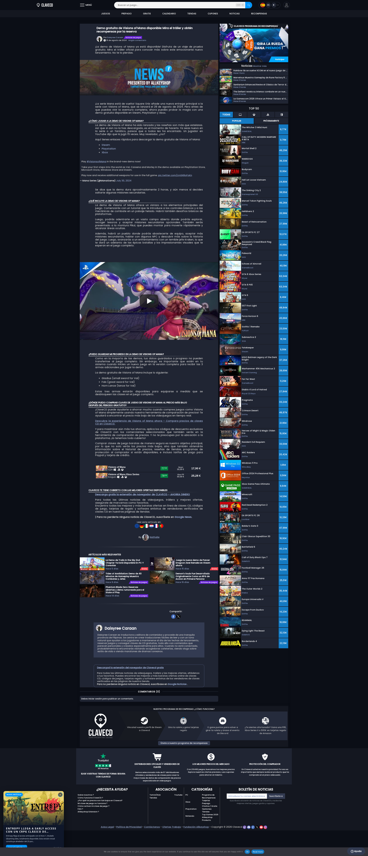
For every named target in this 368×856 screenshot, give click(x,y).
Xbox (105, 152)
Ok (247, 852)
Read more (258, 852)
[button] (286, 5)
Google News (183, 517)
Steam (106, 145)
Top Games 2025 (210, 814)
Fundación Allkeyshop (196, 827)
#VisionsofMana (96, 161)
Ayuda (358, 851)
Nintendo (189, 816)
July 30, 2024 (123, 180)
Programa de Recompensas (208, 796)
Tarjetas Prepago (206, 802)
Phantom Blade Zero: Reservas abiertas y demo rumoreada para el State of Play (125, 590)
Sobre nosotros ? (86, 795)
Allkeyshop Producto (207, 819)
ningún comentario (137, 40)
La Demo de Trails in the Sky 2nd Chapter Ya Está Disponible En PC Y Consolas (125, 563)
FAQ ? (80, 809)
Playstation (109, 148)
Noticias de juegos (133, 37)
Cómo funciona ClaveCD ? (90, 797)
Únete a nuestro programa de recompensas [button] (184, 743)
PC (186, 795)
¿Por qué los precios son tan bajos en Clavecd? (100, 800)
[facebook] (173, 616)
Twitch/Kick (155, 795)
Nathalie (154, 537)
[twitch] (245, 827)
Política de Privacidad (129, 827)
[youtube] (261, 827)
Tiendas (153, 797)
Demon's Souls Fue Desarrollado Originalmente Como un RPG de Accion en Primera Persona (193, 576)
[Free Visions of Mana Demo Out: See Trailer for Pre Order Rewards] (137, 525)
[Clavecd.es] (45, 5)
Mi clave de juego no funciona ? (92, 803)
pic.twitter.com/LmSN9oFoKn (175, 175)
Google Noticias (177, 684)
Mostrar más (260, 66)
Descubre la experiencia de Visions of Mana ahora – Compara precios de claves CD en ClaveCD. (149, 422)
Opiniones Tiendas (206, 810)
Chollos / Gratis (209, 806)
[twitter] (178, 616)
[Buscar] (248, 5)
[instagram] (265, 827)
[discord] (249, 827)
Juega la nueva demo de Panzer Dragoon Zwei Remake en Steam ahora (193, 563)
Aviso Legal (107, 827)
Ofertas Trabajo (171, 827)
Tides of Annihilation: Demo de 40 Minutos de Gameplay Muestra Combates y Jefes (124, 576)
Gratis (144, 569)
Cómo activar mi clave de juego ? (93, 806)
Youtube (178, 795)
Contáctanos (152, 827)
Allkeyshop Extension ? (88, 811)
